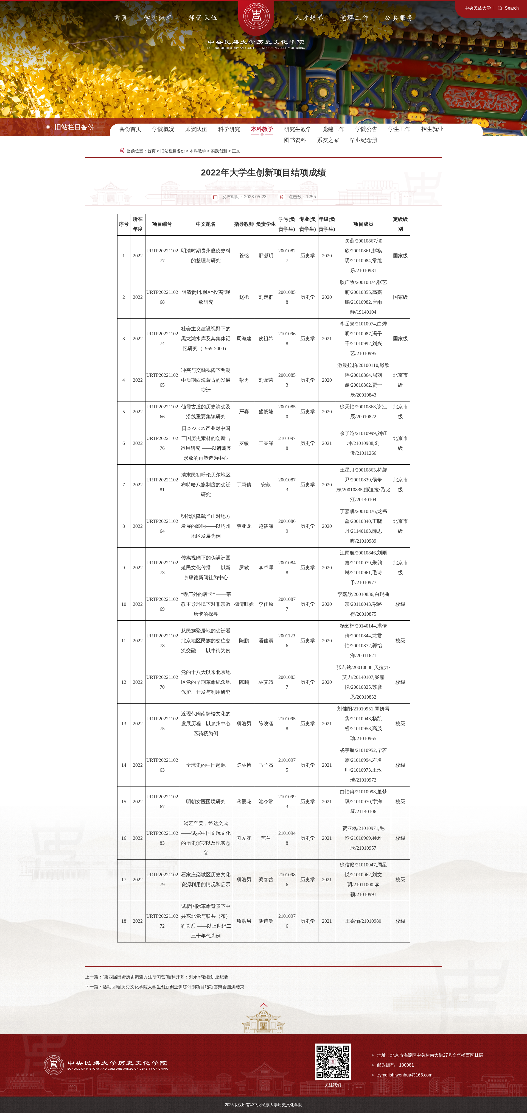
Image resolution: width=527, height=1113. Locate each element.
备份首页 (130, 129)
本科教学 (262, 129)
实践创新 (219, 151)
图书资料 (295, 140)
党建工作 (333, 129)
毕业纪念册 (363, 140)
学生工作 (399, 129)
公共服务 (399, 18)
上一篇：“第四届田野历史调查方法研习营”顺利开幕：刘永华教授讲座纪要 (156, 977)
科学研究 (229, 129)
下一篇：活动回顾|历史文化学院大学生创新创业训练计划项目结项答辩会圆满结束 (164, 986)
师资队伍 (203, 18)
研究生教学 (298, 129)
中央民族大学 (478, 8)
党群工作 (354, 18)
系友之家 (328, 140)
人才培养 (309, 18)
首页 (120, 18)
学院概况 (158, 18)
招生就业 (432, 129)
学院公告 (366, 129)
